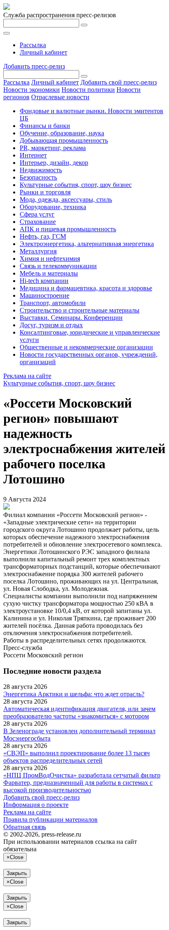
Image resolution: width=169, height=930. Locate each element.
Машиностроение (44, 295)
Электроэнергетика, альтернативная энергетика (87, 243)
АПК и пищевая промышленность (68, 229)
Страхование (38, 221)
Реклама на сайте (27, 375)
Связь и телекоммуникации (58, 265)
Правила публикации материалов (50, 819)
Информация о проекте (36, 804)
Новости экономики (31, 89)
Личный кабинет (43, 52)
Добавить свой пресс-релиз (118, 82)
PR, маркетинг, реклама (53, 147)
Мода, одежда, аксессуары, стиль (66, 199)
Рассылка (33, 44)
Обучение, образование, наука (62, 133)
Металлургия (38, 251)
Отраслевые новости (60, 96)
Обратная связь (24, 826)
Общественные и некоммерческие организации (86, 347)
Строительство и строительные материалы (79, 310)
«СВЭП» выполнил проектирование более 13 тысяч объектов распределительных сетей (76, 757)
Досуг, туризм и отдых (51, 324)
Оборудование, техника (53, 206)
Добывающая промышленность (64, 140)
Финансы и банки (45, 125)
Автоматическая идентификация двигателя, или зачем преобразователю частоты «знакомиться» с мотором (79, 712)
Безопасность (38, 177)
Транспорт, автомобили (53, 302)
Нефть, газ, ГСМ (43, 236)
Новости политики (88, 89)
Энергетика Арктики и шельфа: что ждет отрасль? (73, 694)
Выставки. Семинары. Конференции (71, 317)
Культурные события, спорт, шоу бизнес (76, 184)
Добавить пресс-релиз (34, 66)
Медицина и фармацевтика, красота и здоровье (86, 288)
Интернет (33, 155)
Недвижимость (41, 169)
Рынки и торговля (45, 192)
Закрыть (17, 873)
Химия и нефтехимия (50, 258)
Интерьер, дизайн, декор (54, 162)
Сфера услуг (37, 214)
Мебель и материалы (49, 273)
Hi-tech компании (44, 280)
